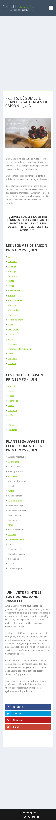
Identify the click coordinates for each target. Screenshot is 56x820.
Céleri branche (15, 290)
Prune (11, 425)
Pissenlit (12, 534)
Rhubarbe (12, 429)
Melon (11, 405)
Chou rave (13, 305)
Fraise (11, 395)
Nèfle (10, 415)
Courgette (13, 315)
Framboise (13, 400)
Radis (10, 353)
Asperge (12, 266)
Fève (10, 324)
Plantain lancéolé (16, 539)
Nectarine (12, 410)
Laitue (11, 334)
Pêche (11, 420)
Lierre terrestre (15, 500)
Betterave (13, 276)
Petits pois (13, 344)
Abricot (11, 386)
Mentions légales (28, 812)
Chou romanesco (16, 300)
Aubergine (13, 271)
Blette (11, 280)
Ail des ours (13, 461)
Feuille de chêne (15, 319)
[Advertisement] (28, 53)
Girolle (11, 490)
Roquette (12, 358)
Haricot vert (13, 329)
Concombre (13, 310)
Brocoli (11, 285)
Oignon (11, 339)
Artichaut (12, 261)
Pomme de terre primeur (19, 349)
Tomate (12, 363)
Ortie (10, 524)
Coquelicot (13, 476)
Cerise (11, 391)
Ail (9, 256)
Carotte (11, 295)
